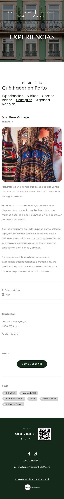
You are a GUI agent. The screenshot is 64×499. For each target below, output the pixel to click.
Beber (7, 99)
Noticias (9, 104)
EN (29, 82)
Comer (48, 95)
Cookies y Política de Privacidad (32, 479)
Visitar (32, 95)
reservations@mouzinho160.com (32, 467)
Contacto (38, 16)
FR (35, 82)
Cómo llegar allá (32, 363)
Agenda (43, 99)
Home (9, 12)
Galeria (21, 16)
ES (40, 82)
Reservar (26, 12)
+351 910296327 (32, 461)
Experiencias (47, 12)
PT (23, 82)
